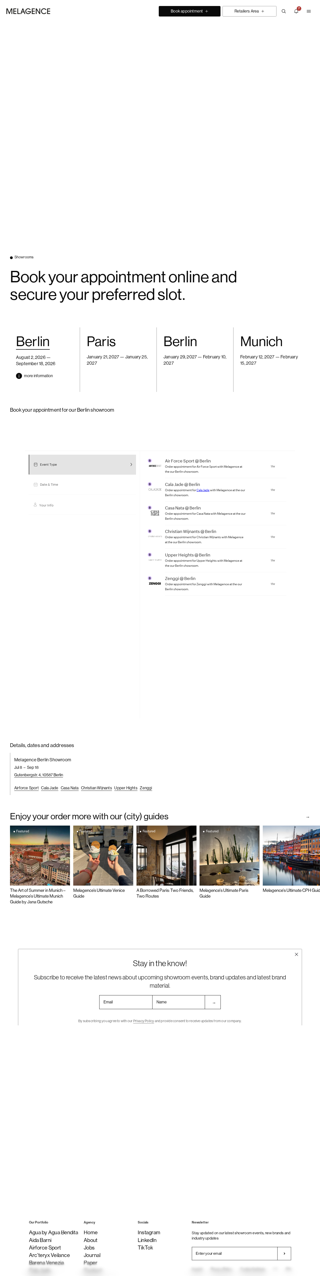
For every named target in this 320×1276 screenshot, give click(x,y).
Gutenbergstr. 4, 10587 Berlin (38, 775)
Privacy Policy (143, 1021)
